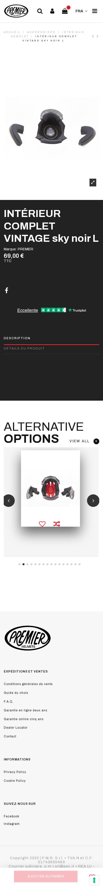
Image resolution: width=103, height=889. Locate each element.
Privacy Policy (15, 772)
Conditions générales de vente (28, 684)
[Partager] (6, 290)
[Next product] (98, 36)
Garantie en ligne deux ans (25, 710)
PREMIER (25, 249)
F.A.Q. (9, 701)
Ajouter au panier (46, 876)
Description (17, 338)
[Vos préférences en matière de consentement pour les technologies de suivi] (94, 880)
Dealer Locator (16, 727)
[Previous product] (94, 36)
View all (82, 441)
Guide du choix (16, 693)
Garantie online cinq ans (24, 719)
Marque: (10, 249)
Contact (10, 736)
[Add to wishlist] (42, 524)
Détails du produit (24, 348)
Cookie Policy (15, 781)
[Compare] (57, 524)
